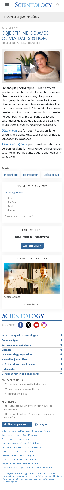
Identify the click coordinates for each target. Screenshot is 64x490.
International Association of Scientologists (21, 447)
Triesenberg (11, 175)
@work (10, 206)
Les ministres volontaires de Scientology (20, 443)
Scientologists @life (14, 192)
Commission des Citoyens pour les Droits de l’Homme (27, 467)
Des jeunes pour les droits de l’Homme (20, 463)
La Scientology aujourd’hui (17, 354)
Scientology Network (42, 431)
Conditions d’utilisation (44, 479)
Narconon (29, 451)
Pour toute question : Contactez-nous (27, 384)
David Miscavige (30, 435)
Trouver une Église (17, 393)
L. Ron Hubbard (9, 431)
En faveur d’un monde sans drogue (18, 455)
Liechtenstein (30, 175)
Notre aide (8, 369)
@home (11, 210)
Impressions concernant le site (24, 388)
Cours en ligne (10, 340)
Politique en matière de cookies (17, 479)
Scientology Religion (11, 435)
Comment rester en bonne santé (19, 216)
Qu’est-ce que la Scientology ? (20, 335)
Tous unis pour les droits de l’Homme (19, 459)
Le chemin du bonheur (12, 451)
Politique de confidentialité (50, 476)
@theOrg (11, 202)
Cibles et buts (9, 130)
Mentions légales (9, 481)
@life (9, 197)
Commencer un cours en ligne (16, 439)
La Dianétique (24, 431)
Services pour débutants (16, 345)
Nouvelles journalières (15, 359)
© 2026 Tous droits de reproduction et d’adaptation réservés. (28, 474)
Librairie (6, 350)
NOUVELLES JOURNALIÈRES (32, 186)
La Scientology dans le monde (19, 364)
